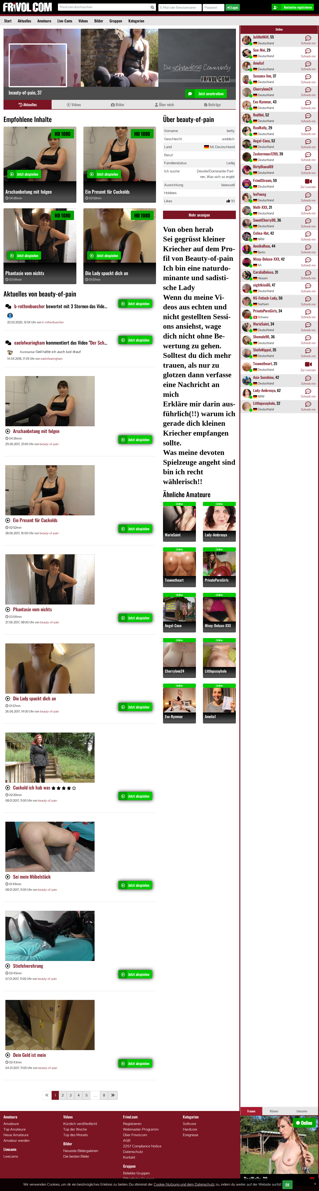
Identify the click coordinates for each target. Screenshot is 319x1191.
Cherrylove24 (174, 671)
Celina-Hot (261, 233)
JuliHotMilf (261, 37)
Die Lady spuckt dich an (106, 273)
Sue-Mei (259, 50)
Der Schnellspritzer (107, 342)
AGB (126, 1140)
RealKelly (260, 127)
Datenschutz (133, 1151)
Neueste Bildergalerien (80, 1150)
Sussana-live (262, 76)
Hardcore (190, 1129)
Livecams (11, 1156)
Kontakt (129, 1157)
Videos (83, 21)
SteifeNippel (262, 350)
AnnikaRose (261, 246)
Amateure (44, 21)
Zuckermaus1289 (265, 154)
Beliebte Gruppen (136, 1173)
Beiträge (214, 104)
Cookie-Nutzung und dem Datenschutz (184, 1184)
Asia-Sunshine (263, 377)
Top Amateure (15, 1129)
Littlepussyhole (216, 671)
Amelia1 (210, 716)
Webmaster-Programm (141, 1129)
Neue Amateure (16, 1134)
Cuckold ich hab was (32, 787)
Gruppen (116, 21)
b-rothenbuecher (29, 306)
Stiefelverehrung (28, 965)
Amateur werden (16, 1140)
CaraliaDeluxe (263, 272)
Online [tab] (279, 29)
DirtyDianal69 (263, 166)
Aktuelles (24, 21)
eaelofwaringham (29, 342)
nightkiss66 (261, 285)
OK (287, 1185)
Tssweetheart (174, 580)
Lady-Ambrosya (216, 535)
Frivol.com (27, 7)
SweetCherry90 (264, 220)
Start (7, 21)
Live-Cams (64, 21)
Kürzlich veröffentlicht (80, 1123)
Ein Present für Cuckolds (107, 191)
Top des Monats (75, 1134)
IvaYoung (259, 194)
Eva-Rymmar (174, 716)
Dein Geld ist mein (29, 1054)
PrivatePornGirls (216, 580)
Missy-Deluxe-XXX (218, 625)
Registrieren (132, 1123)
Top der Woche (75, 1129)
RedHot (258, 115)
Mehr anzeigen (199, 215)
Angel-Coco (173, 625)
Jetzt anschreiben (211, 93)
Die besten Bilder (76, 1156)
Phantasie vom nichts (24, 273)
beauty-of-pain (49, 444)
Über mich (166, 104)
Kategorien (136, 21)
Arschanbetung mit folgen (28, 191)
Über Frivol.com (135, 1134)
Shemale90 (261, 336)
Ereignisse (190, 1134)
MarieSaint (173, 535)
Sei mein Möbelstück (32, 876)
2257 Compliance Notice (142, 1146)
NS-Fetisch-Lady (265, 298)
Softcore (189, 1123)
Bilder (98, 21)
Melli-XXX (260, 207)
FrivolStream (262, 180)
